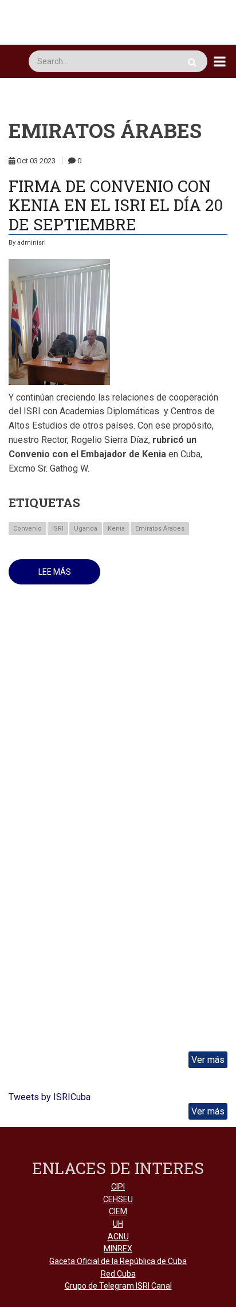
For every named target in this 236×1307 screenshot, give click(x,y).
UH (118, 1223)
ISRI (58, 528)
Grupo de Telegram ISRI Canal (118, 1285)
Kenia (116, 528)
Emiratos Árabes (159, 528)
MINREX (118, 1248)
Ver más (208, 1059)
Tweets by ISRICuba (50, 1097)
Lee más (69, 575)
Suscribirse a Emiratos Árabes (13, 634)
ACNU (118, 1236)
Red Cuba (118, 1273)
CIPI (118, 1186)
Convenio (27, 528)
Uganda (85, 528)
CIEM (118, 1211)
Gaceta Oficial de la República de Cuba (118, 1261)
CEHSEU (118, 1199)
